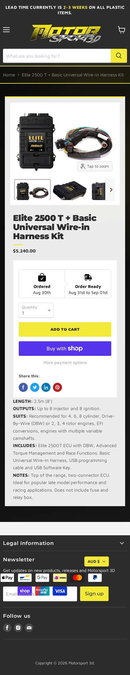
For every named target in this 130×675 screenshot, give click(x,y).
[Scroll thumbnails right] (110, 190)
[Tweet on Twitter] (34, 387)
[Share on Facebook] (23, 387)
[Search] (119, 56)
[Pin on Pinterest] (57, 387)
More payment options (65, 362)
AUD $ (94, 561)
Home (9, 74)
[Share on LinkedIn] (45, 387)
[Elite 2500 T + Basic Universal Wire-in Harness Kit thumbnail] (32, 189)
